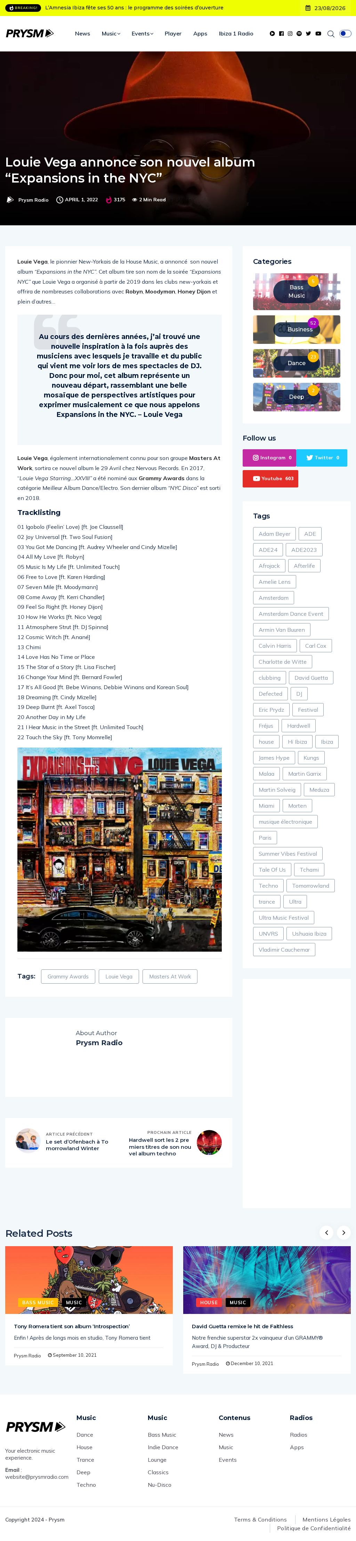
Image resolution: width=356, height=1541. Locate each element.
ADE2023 (304, 549)
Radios (298, 1434)
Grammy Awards (68, 976)
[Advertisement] (296, 1093)
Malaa (266, 773)
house (266, 741)
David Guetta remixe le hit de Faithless (242, 1326)
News (82, 33)
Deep (83, 1472)
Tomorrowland (310, 885)
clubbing (270, 677)
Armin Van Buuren (282, 629)
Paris (265, 837)
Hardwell (298, 725)
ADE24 (268, 549)
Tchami (309, 869)
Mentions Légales (326, 1519)
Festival (308, 709)
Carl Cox (315, 645)
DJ (299, 693)
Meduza (319, 789)
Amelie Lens (275, 581)
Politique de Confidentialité (314, 1528)
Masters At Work (170, 976)
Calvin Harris (275, 645)
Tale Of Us (272, 869)
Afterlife (304, 565)
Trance (85, 1459)
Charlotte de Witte (283, 661)
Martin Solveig (277, 789)
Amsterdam (274, 597)
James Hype (274, 757)
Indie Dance (163, 1447)
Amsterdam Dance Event (291, 613)
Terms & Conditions (260, 1519)
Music (109, 33)
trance (267, 901)
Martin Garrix (304, 773)
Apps (200, 33)
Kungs (311, 757)
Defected (270, 693)
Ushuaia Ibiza (309, 933)
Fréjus (266, 725)
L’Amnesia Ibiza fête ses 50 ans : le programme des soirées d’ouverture (134, 8)
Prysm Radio (33, 200)
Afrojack (269, 565)
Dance (84, 1434)
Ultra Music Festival (284, 917)
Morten (297, 805)
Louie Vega (118, 976)
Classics (158, 1472)
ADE (310, 533)
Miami (266, 805)
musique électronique (285, 821)
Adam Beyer (274, 533)
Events (140, 33)
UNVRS (268, 933)
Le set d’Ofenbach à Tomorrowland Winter (77, 1145)
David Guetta (311, 677)
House (209, 1302)
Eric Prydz (271, 709)
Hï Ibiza (297, 741)
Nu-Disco (159, 1484)
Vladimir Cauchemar (284, 949)
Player (173, 33)
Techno (268, 885)
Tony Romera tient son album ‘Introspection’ (72, 1326)
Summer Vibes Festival (288, 853)
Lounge (157, 1459)
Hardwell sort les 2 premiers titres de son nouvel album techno (160, 1147)
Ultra (295, 901)
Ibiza (327, 741)
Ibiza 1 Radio (236, 33)
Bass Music (38, 1302)
